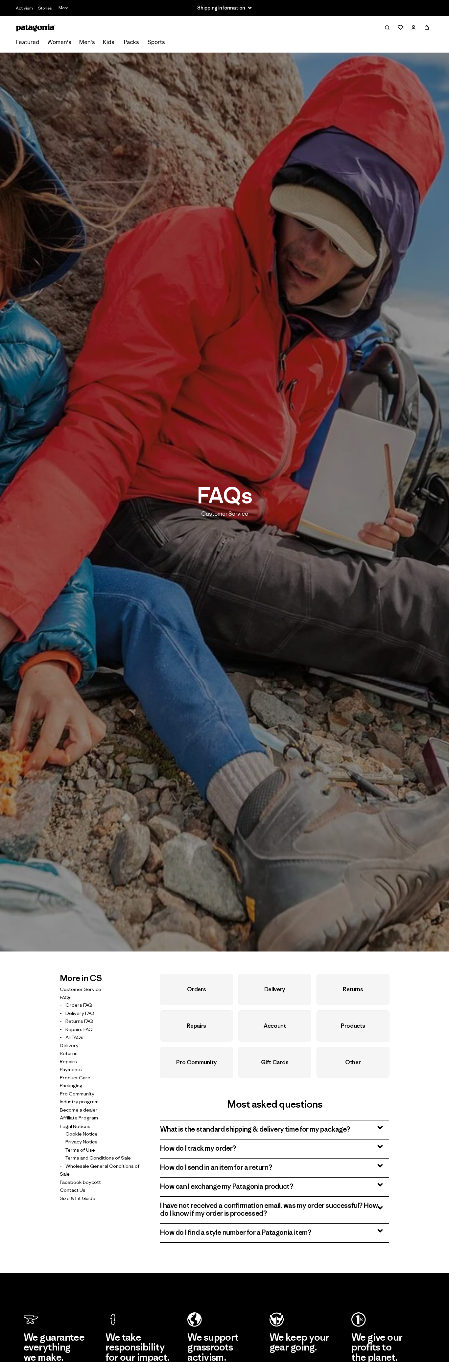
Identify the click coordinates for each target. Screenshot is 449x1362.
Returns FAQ (79, 1021)
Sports (156, 42)
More (63, 8)
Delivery (69, 1045)
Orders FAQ (78, 1005)
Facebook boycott (80, 1182)
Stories (45, 8)
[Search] (387, 27)
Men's (87, 42)
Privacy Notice (81, 1142)
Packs (131, 42)
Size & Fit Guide (77, 1198)
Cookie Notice (81, 1133)
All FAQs (74, 1037)
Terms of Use (80, 1149)
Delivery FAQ (79, 1013)
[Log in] (413, 27)
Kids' (109, 42)
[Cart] (426, 27)
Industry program (79, 1101)
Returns (69, 1053)
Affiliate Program (79, 1118)
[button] (274, 1130)
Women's (59, 42)
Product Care (75, 1077)
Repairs (68, 1061)
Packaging (71, 1085)
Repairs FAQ (79, 1029)
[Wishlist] (400, 27)
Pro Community (77, 1093)
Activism (24, 8)
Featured (27, 42)
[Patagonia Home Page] (35, 28)
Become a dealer (79, 1109)
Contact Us (72, 1190)
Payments (71, 1069)
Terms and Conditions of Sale (98, 1158)
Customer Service (80, 989)
